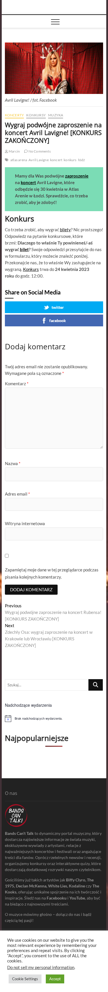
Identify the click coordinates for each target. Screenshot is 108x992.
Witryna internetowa (25, 523)
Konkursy (36, 115)
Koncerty (14, 115)
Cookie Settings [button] (25, 978)
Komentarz (17, 383)
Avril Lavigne (39, 160)
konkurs (70, 160)
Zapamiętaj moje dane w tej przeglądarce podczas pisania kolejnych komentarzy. (51, 573)
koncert (56, 160)
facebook (57, 320)
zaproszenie (76, 175)
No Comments (39, 151)
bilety (65, 229)
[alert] (54, 718)
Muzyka (55, 115)
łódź (81, 160)
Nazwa (12, 463)
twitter (58, 307)
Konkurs (31, 269)
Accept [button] (55, 978)
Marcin (14, 151)
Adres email (17, 493)
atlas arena (18, 160)
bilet (24, 249)
